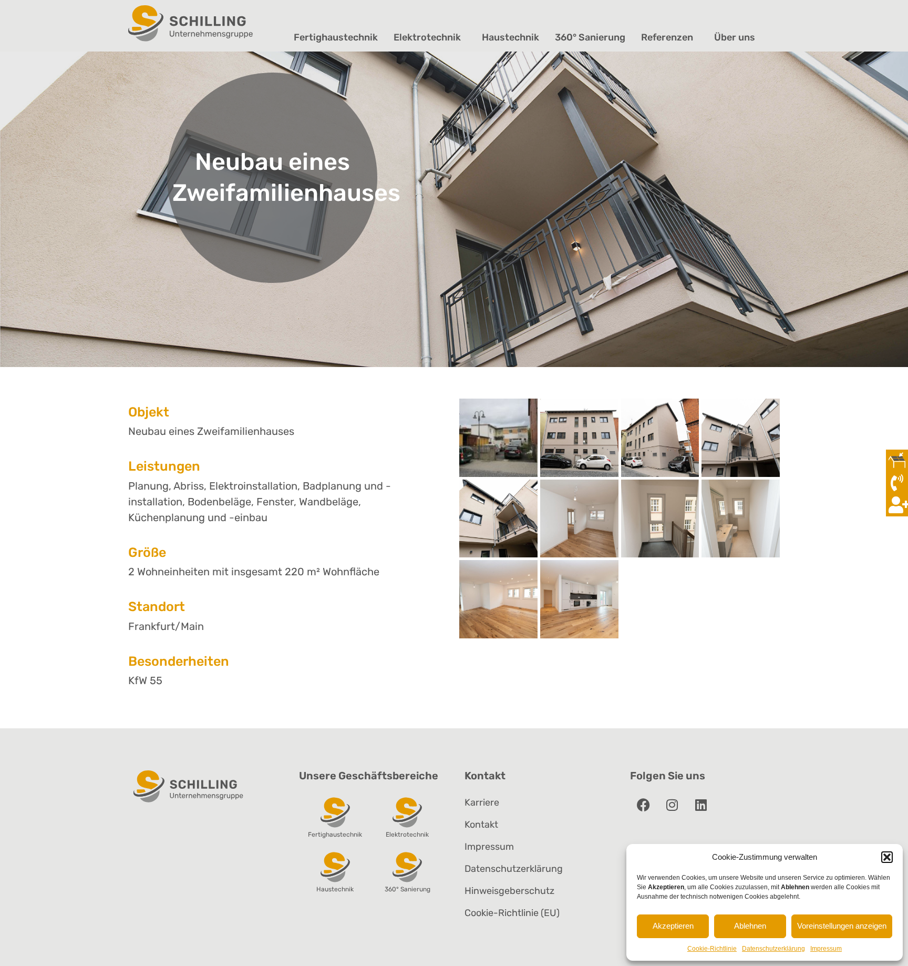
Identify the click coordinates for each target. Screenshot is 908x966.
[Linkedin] (701, 804)
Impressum (826, 948)
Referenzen (667, 37)
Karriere (482, 802)
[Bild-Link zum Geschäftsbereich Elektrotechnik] (407, 812)
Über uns (734, 37)
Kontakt (481, 824)
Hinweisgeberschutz (509, 891)
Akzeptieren (673, 925)
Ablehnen (750, 925)
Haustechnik (510, 37)
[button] (887, 857)
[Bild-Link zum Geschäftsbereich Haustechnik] (335, 866)
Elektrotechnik (427, 37)
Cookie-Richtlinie (712, 948)
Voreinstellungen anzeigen (841, 925)
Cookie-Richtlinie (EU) (512, 913)
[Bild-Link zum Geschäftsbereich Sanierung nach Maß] (407, 866)
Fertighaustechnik (336, 37)
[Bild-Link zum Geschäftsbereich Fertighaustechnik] (335, 812)
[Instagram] (672, 804)
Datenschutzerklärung (773, 948)
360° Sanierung (590, 37)
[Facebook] (643, 804)
